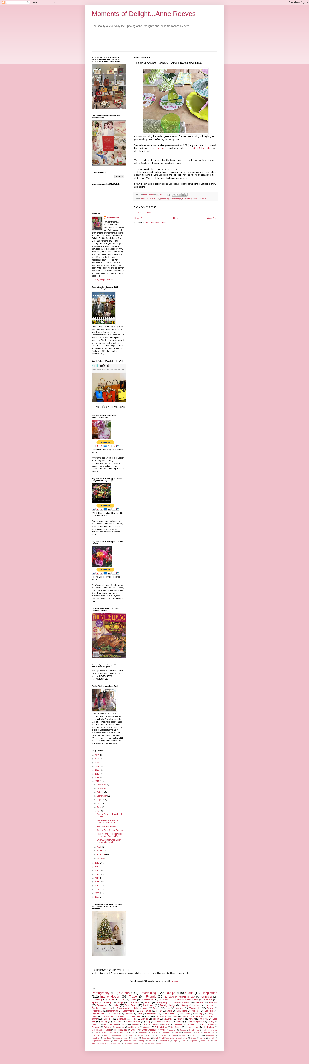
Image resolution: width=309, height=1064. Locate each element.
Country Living (129, 1011)
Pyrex (104, 1032)
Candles (155, 1024)
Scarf (198, 1032)
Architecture (133, 1027)
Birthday (198, 1014)
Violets (202, 1038)
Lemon (174, 1016)
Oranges (182, 1035)
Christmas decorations (186, 999)
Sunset (210, 1016)
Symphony (124, 1032)
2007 (97, 897)
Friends (151, 996)
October (100, 792)
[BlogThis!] (176, 195)
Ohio (174, 1035)
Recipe (171, 993)
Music (108, 1030)
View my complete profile (103, 280)
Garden (124, 993)
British (155, 1038)
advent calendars (163, 1022)
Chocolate (208, 1005)
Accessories (185, 1014)
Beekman (134, 1038)
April (99, 847)
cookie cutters (135, 1016)
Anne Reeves (113, 218)
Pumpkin (95, 1027)
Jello (96, 1032)
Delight (120, 1002)
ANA (168, 1008)
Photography (101, 993)
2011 (97, 882)
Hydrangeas (97, 1011)
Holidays (95, 1024)
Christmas (206, 996)
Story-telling (182, 1011)
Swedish (135, 1024)
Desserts (101, 1005)
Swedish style (209, 1032)
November (102, 788)
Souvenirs (168, 1019)
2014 (97, 870)
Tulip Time (107, 1038)
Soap (148, 1022)
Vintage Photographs (112, 1035)
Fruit (148, 1016)
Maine (185, 1016)
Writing (121, 1016)
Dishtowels (152, 1014)
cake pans (129, 1035)
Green (156, 199)
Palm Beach (131, 1005)
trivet (204, 199)
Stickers (113, 1032)
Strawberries (118, 1027)
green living (164, 199)
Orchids (144, 1019)
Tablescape (196, 199)
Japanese (179, 1008)
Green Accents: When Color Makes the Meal (109, 841)
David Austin (123, 1008)
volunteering (166, 1032)
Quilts (106, 1027)
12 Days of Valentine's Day (180, 996)
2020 (97, 770)
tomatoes (140, 1035)
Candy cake (115, 1043)
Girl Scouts (176, 1027)
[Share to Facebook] (183, 195)
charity (95, 1019)
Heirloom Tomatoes (209, 1030)
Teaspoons (192, 1041)
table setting (187, 199)
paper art (154, 1032)
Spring (95, 1002)
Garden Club (146, 1011)
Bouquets (209, 1011)
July (99, 803)
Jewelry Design (167, 1005)
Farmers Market (180, 1002)
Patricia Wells (208, 1024)
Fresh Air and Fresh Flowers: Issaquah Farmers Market (109, 835)
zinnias (116, 1041)
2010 (97, 886)
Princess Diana (120, 1030)
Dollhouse (121, 1019)
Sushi (183, 1041)
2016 (97, 863)
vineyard (160, 1043)
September (102, 796)
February (101, 854)
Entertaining (148, 993)
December (102, 785)
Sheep (193, 1038)
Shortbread (210, 1035)
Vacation (181, 1019)
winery (177, 1032)
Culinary (198, 1002)
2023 (97, 759)
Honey (95, 1016)
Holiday (115, 1005)
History (211, 1022)
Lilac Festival (164, 1041)
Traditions (134, 1002)
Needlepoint (187, 1032)
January (100, 858)
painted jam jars (120, 1038)
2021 (97, 766)
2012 (97, 878)
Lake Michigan (141, 1008)
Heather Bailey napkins (201, 148)
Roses (133, 999)
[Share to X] (180, 195)
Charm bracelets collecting (133, 1041)
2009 (97, 889)
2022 (97, 762)
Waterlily (135, 1030)
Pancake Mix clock (130, 1043)
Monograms (97, 1030)
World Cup (205, 1041)
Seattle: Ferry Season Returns (110, 830)
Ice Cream (148, 1005)
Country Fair (194, 1030)
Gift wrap (166, 1024)
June (99, 807)
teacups (107, 1041)
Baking (107, 1002)
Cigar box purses (99, 1014)
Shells (169, 1011)
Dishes (179, 1022)
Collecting (97, 999)
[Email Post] (168, 195)
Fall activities (161, 1027)
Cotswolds (151, 1041)
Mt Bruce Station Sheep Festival (174, 1038)
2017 (97, 781)
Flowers (208, 999)
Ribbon (155, 1019)
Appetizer (196, 1011)
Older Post (211, 218)
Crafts (189, 993)
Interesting (164, 999)
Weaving (151, 1043)
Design (111, 999)
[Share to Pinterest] (186, 195)
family (192, 1019)
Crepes (151, 1035)
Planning (116, 1014)
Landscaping (163, 1035)
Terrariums (96, 1035)
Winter (162, 1030)
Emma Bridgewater (195, 1022)
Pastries (156, 1008)
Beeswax (172, 1030)
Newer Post (139, 218)
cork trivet (149, 199)
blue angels (143, 1032)
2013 (97, 874)
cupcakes (107, 1008)
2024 (97, 755)
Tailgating (95, 1038)
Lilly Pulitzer (208, 1027)
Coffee (139, 1014)
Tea (122, 999)
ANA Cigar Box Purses (106, 826)
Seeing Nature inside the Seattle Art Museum (107, 821)
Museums (197, 1016)
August (100, 799)
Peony (159, 1011)
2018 (97, 777)
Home (176, 218)
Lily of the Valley (110, 1024)
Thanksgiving (195, 1008)
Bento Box (146, 1038)
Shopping (162, 1002)
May (99, 811)
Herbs (133, 1019)
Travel (133, 996)
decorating (147, 999)
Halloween (178, 1024)
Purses (125, 1024)
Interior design (175, 199)
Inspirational (160, 1016)
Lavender (117, 1022)
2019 (97, 774)
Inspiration (210, 993)
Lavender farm (192, 1027)
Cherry (210, 1014)
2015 (97, 867)
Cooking (147, 1027)
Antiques (212, 1002)
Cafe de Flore (103, 1043)
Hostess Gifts (192, 1024)
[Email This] (173, 195)
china (145, 1024)
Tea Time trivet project (158, 148)
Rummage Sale (133, 1022)
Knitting (104, 1022)
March (100, 851)
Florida (95, 1008)
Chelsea (182, 1030)
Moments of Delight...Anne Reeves (144, 14)
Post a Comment (145, 212)
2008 (97, 893)
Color (196, 1005)
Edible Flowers (168, 1014)
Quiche (142, 1043)
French (210, 1008)
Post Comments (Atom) (155, 223)
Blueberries (107, 1019)
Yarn (133, 1032)
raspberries (96, 1041)
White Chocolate (149, 1030)
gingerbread (112, 1011)
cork (143, 199)
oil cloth (211, 1038)
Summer (128, 1014)
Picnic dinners (196, 1035)
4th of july (203, 1019)
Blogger (175, 981)
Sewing (185, 1005)
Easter (148, 1002)
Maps (175, 1041)
